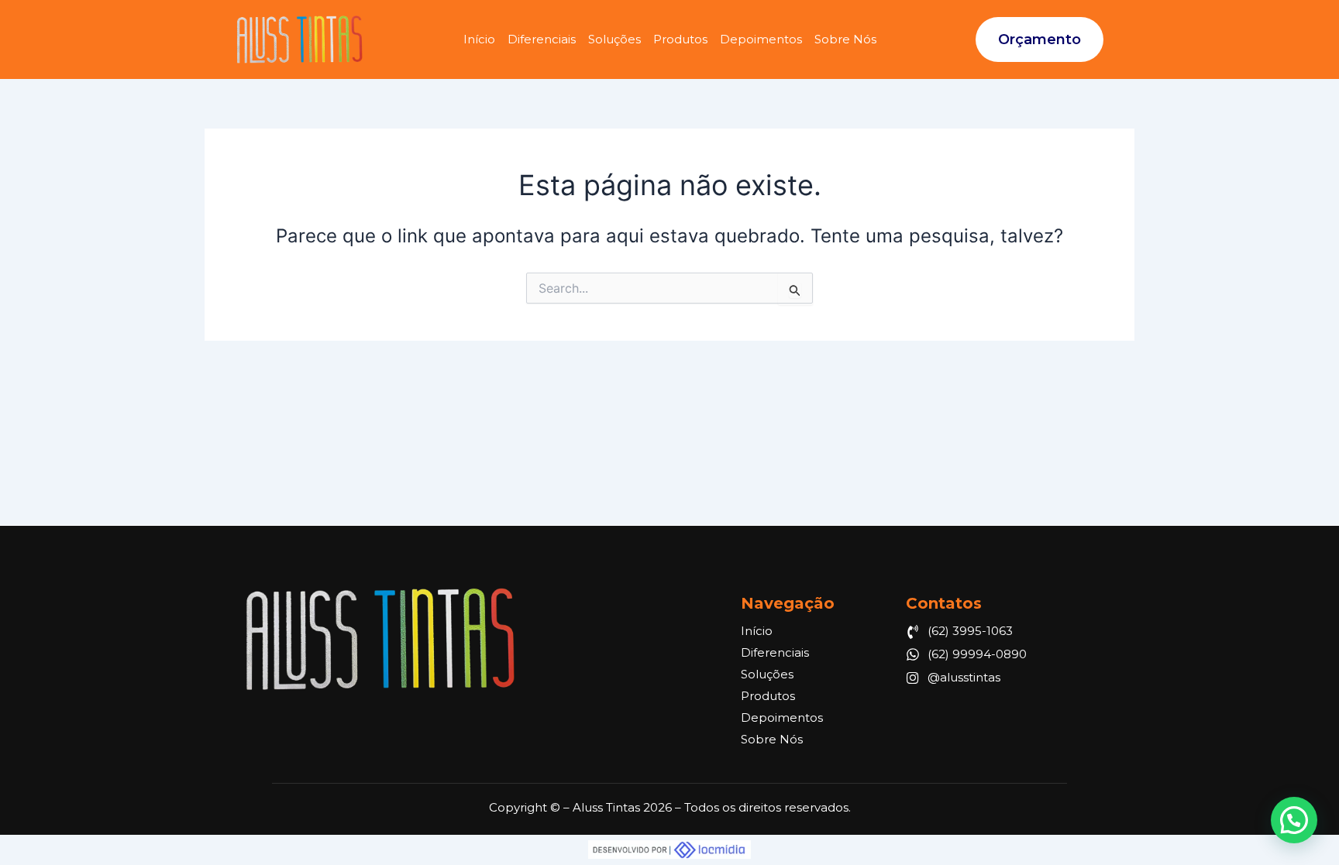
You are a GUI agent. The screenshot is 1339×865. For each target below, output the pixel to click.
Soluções (614, 39)
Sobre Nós (845, 39)
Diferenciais (542, 39)
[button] (1294, 820)
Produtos (680, 39)
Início (479, 39)
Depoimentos (761, 39)
